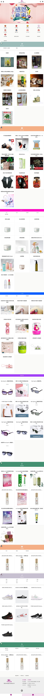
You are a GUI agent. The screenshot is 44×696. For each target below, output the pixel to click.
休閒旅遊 (27, 550)
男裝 (37, 579)
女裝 (27, 579)
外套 (6, 581)
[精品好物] (22, 13)
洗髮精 (27, 212)
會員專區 (27, 675)
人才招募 (29, 686)
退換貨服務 (24, 683)
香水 (6, 550)
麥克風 (6, 295)
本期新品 (22, 675)
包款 (6, 582)
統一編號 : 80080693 (31, 683)
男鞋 (6, 579)
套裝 (17, 581)
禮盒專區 (17, 675)
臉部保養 (6, 214)
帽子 (37, 581)
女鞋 (17, 579)
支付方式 (24, 685)
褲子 (27, 581)
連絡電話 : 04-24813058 (32, 685)
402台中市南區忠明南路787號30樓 (34, 681)
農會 (17, 48)
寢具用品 (16, 648)
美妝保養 (37, 648)
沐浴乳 (37, 212)
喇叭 (17, 295)
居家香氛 (27, 648)
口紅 (6, 212)
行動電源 (27, 295)
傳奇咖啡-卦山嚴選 (6, 48)
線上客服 (24, 681)
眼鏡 (17, 550)
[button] (42, 13)
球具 (17, 582)
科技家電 (6, 650)
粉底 (17, 212)
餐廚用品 (6, 648)
